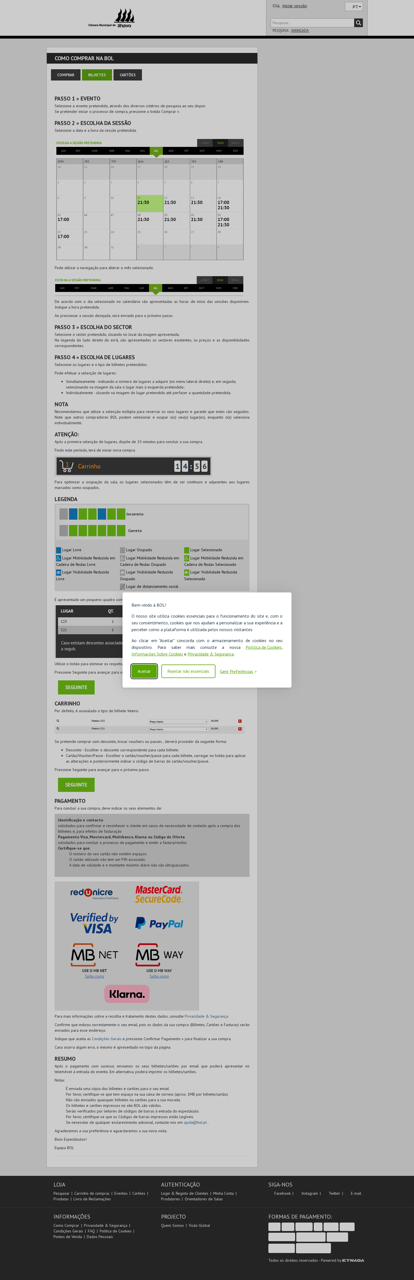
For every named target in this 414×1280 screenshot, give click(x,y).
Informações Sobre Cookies (157, 653)
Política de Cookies (264, 647)
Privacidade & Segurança (211, 653)
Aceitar (144, 671)
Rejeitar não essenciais (188, 671)
